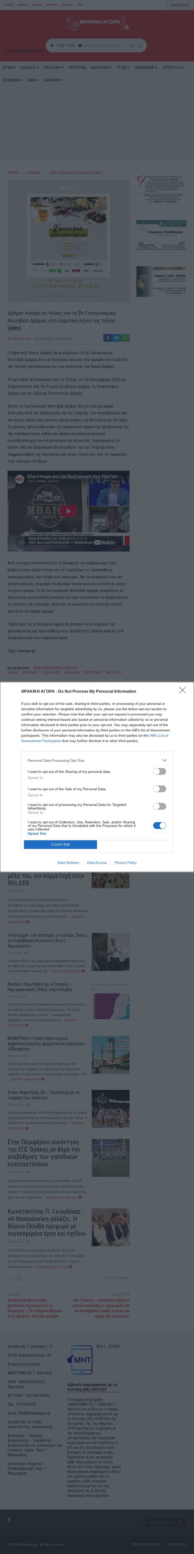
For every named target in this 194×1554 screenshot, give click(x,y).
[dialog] (97, 777)
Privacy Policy (126, 862)
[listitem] (97, 760)
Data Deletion (68, 862)
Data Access (97, 862)
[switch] (159, 771)
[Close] (184, 692)
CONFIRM (60, 845)
